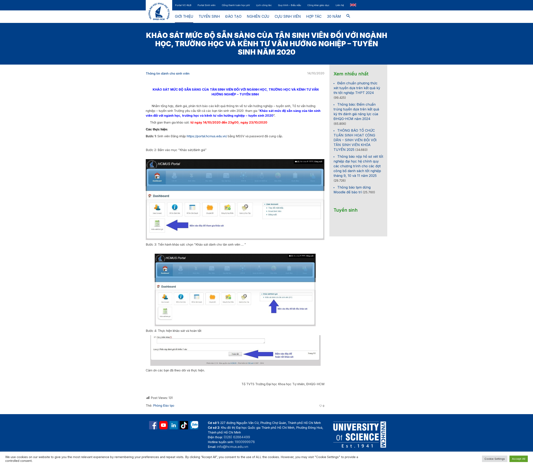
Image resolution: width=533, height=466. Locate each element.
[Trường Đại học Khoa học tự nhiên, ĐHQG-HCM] (163, 425)
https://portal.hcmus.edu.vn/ (207, 136)
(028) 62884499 (237, 437)
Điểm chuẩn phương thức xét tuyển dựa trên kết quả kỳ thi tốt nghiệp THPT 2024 (357, 88)
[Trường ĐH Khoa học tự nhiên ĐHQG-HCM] (153, 425)
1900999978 (245, 442)
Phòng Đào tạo (163, 405)
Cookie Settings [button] (494, 458)
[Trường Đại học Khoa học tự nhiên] (173, 425)
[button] (348, 16)
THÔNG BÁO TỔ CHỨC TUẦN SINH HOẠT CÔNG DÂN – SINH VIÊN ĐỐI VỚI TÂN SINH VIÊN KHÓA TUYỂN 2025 (355, 140)
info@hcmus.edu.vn (232, 447)
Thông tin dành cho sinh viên (167, 73)
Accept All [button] (518, 458)
